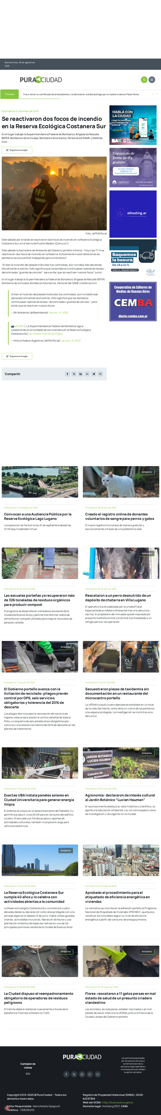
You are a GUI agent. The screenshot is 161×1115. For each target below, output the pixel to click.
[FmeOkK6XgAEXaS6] (54, 158)
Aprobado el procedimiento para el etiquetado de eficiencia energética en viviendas (117, 897)
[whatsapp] (90, 1074)
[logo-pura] (41, 77)
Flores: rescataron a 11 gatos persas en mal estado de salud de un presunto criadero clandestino (120, 998)
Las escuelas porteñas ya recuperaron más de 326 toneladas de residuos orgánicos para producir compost (39, 600)
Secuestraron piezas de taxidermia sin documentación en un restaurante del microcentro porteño (117, 693)
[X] (74, 374)
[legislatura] (133, 149)
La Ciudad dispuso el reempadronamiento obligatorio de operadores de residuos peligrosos (38, 998)
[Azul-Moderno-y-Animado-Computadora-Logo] (133, 191)
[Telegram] (93, 374)
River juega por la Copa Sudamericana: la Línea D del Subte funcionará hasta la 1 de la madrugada (73, 94)
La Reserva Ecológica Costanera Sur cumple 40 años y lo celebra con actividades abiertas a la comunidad (34, 897)
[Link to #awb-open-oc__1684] (152, 79)
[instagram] (82, 1074)
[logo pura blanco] (82, 1054)
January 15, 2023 (70, 340)
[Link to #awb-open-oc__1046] (144, 79)
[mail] (98, 1074)
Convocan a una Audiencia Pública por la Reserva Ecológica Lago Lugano (38, 516)
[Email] (100, 374)
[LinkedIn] (80, 374)
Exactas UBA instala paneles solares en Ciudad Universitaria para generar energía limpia (39, 800)
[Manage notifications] (6, 1108)
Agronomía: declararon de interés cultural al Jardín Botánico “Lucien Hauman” (120, 797)
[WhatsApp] (87, 374)
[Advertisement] (80, 30)
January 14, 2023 (58, 312)
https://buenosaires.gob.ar (117, 1102)
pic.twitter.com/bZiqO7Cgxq (45, 333)
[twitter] (74, 1074)
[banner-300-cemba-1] (133, 283)
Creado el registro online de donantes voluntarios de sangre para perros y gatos (119, 516)
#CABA (19, 326)
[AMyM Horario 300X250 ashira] (133, 240)
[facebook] (66, 1074)
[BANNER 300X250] (133, 106)
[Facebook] (67, 374)
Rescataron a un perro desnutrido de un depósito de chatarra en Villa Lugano (118, 597)
